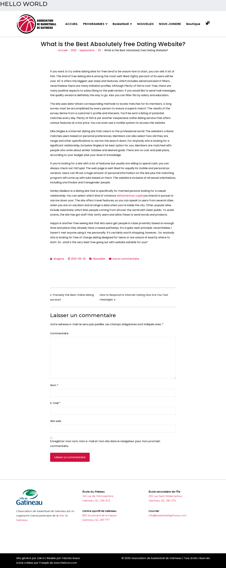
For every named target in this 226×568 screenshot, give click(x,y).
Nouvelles (99, 259)
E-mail (55, 403)
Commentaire (59, 333)
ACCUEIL (71, 24)
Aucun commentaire (125, 259)
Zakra (41, 558)
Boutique (193, 24)
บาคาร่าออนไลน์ (91, 532)
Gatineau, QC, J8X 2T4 (162, 500)
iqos (100, 543)
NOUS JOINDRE (170, 24)
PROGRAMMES (93, 24)
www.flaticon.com (65, 563)
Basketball (121, 24)
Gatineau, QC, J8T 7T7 (96, 519)
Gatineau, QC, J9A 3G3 (96, 500)
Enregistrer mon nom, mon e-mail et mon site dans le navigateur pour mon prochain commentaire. (105, 443)
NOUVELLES (145, 24)
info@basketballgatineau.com (167, 515)
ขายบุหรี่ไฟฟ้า (108, 532)
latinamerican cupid (130, 196)
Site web (55, 421)
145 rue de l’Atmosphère (97, 496)
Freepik (44, 563)
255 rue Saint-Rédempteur (165, 496)
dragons (58, 259)
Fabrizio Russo (71, 558)
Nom (54, 385)
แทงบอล (121, 532)
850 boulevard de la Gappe (99, 515)
